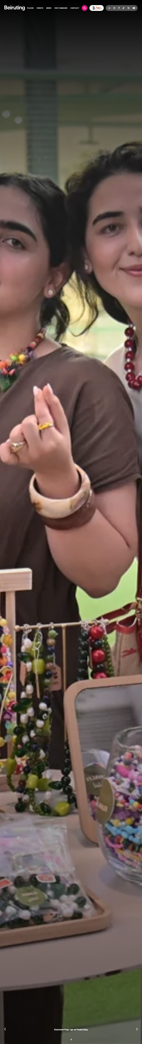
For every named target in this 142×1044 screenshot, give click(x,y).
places (30, 8)
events (40, 8)
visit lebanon (60, 8)
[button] (137, 1029)
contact (74, 8)
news (48, 8)
